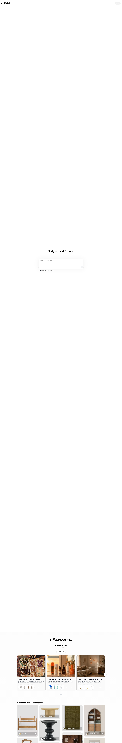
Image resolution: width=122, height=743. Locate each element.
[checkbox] (40, 270)
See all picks (61, 651)
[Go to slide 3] (61, 694)
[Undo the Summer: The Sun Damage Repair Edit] (61, 673)
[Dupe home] (7, 3)
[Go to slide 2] (60, 694)
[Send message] (82, 267)
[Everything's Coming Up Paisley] (31, 673)
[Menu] (2, 3)
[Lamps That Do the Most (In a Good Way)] (91, 673)
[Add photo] (40, 267)
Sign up (117, 3)
